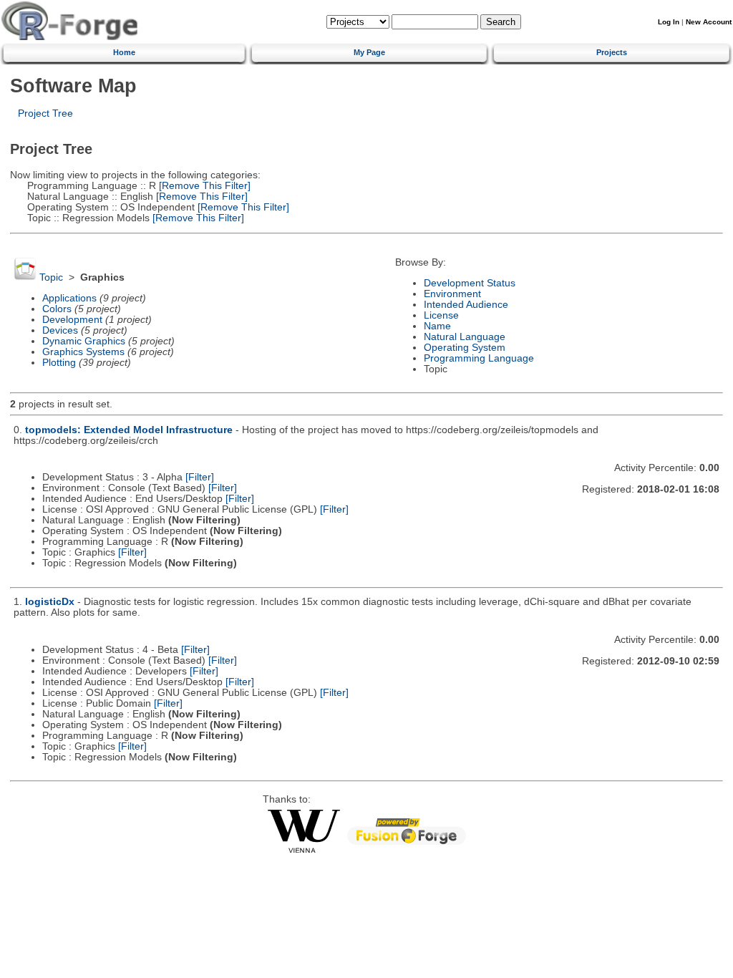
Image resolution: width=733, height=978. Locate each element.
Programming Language (479, 358)
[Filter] (199, 477)
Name (437, 326)
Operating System (464, 347)
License (441, 315)
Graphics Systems (83, 352)
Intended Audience (466, 304)
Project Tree (45, 113)
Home (124, 52)
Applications (69, 298)
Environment (452, 294)
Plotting (59, 362)
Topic (51, 277)
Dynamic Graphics (83, 341)
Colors (57, 309)
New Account (709, 22)
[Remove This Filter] (203, 185)
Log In (668, 22)
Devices (60, 330)
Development (72, 319)
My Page (369, 52)
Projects (611, 52)
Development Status (469, 283)
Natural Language (464, 336)
